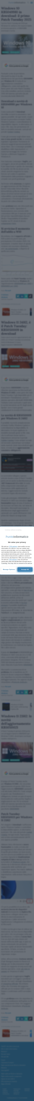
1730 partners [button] (13, 546)
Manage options (9, 569)
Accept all (25, 569)
